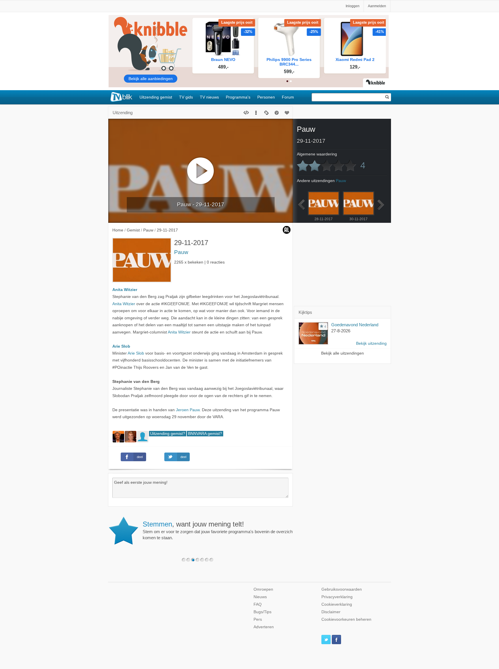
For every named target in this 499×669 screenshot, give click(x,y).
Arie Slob (121, 346)
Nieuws (260, 597)
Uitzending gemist (155, 97)
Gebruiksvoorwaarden (341, 589)
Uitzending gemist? (167, 433)
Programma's (238, 97)
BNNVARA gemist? (205, 433)
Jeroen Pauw (188, 410)
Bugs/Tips (262, 612)
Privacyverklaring (337, 597)
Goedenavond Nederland (354, 324)
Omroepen (263, 589)
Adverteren (264, 627)
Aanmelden (377, 6)
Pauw (181, 252)
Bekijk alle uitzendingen (342, 353)
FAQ (258, 604)
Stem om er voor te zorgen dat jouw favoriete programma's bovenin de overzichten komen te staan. (220, 530)
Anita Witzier (124, 290)
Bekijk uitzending (371, 343)
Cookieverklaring (336, 604)
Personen (266, 97)
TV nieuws (209, 97)
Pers (258, 619)
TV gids (186, 97)
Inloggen (353, 6)
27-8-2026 (340, 330)
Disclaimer (330, 612)
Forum (288, 97)
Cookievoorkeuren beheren (346, 619)
